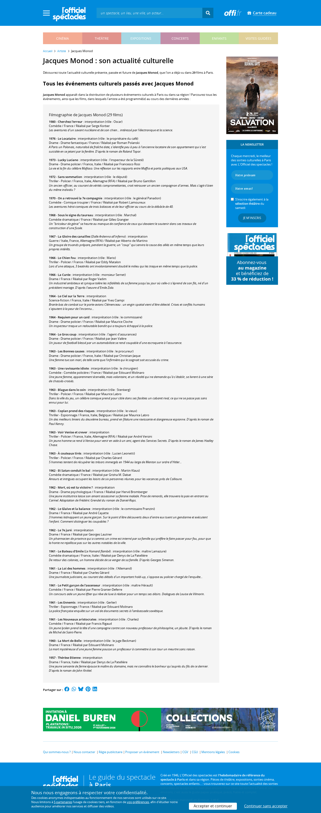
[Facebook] (67, 690)
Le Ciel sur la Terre (71, 296)
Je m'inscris (252, 218)
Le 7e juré (65, 530)
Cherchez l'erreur (70, 121)
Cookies (233, 752)
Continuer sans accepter (266, 806)
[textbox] (149, 13)
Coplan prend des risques (76, 411)
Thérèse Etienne (69, 657)
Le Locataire (67, 138)
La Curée (64, 275)
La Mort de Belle (70, 641)
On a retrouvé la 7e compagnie (80, 198)
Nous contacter (84, 752)
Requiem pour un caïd (74, 317)
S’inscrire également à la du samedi (251, 203)
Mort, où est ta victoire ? (75, 487)
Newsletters (171, 752)
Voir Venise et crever (72, 432)
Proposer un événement (142, 752)
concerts (180, 38)
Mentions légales (213, 752)
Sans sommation (70, 177)
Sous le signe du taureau (75, 215)
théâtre (102, 38)
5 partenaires (63, 802)
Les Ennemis (66, 602)
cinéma (62, 38)
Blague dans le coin (72, 390)
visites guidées (258, 38)
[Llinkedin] (95, 690)
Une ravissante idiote (73, 368)
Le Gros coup (67, 334)
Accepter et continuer (213, 806)
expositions (140, 38)
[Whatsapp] (74, 690)
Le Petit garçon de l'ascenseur (79, 585)
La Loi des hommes (71, 568)
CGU (195, 752)
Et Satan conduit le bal (74, 470)
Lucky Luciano (68, 160)
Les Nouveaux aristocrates (77, 619)
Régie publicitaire (110, 752)
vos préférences (138, 802)
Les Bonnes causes (71, 351)
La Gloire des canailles (74, 236)
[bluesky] (81, 690)
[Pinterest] (88, 690)
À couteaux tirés (69, 453)
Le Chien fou (67, 258)
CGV (185, 752)
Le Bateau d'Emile (71, 551)
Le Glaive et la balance (74, 509)
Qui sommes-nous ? (57, 752)
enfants (219, 38)
